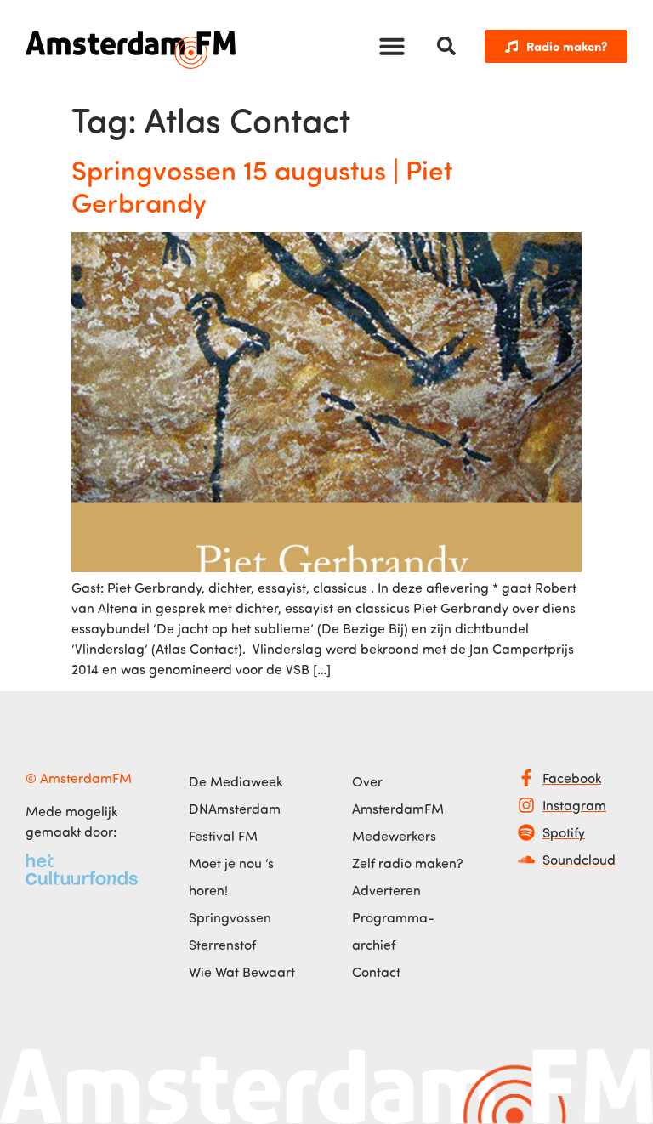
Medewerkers (394, 835)
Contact (376, 971)
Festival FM (223, 835)
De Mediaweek (235, 781)
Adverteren (386, 890)
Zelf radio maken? (407, 862)
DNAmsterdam (235, 808)
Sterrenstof (222, 944)
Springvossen (230, 917)
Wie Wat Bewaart (242, 971)
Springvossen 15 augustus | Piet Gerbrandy (261, 185)
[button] (392, 46)
